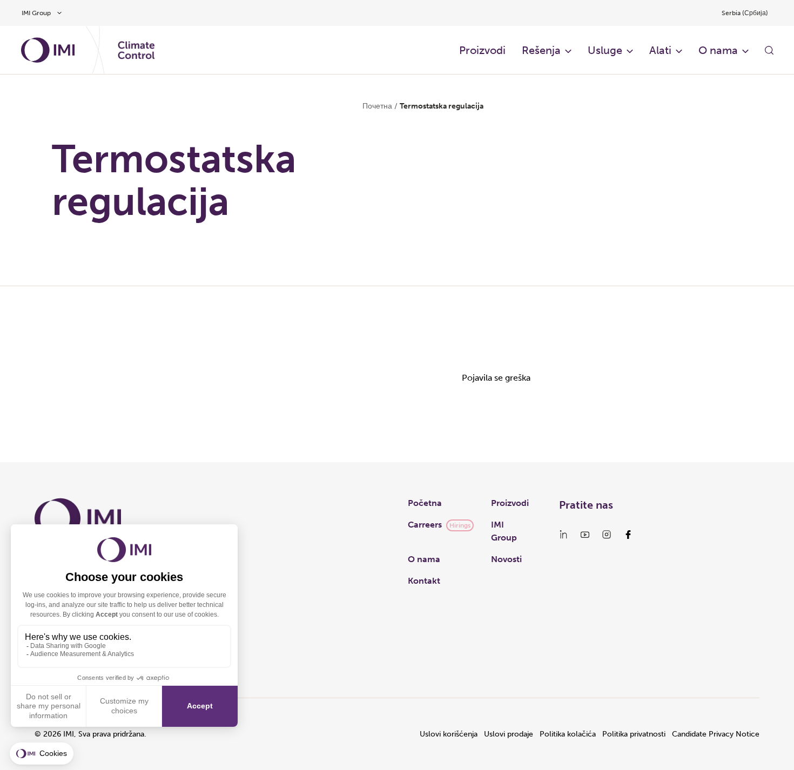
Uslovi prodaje (508, 734)
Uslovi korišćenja (448, 734)
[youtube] (585, 534)
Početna (425, 503)
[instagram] (606, 534)
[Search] (769, 50)
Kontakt (424, 581)
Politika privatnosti (633, 734)
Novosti (506, 559)
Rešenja (541, 50)
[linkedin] (563, 534)
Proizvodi (482, 50)
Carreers (425, 524)
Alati (660, 50)
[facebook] (628, 534)
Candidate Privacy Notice (715, 734)
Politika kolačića (568, 734)
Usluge (605, 50)
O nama (718, 50)
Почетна (377, 106)
